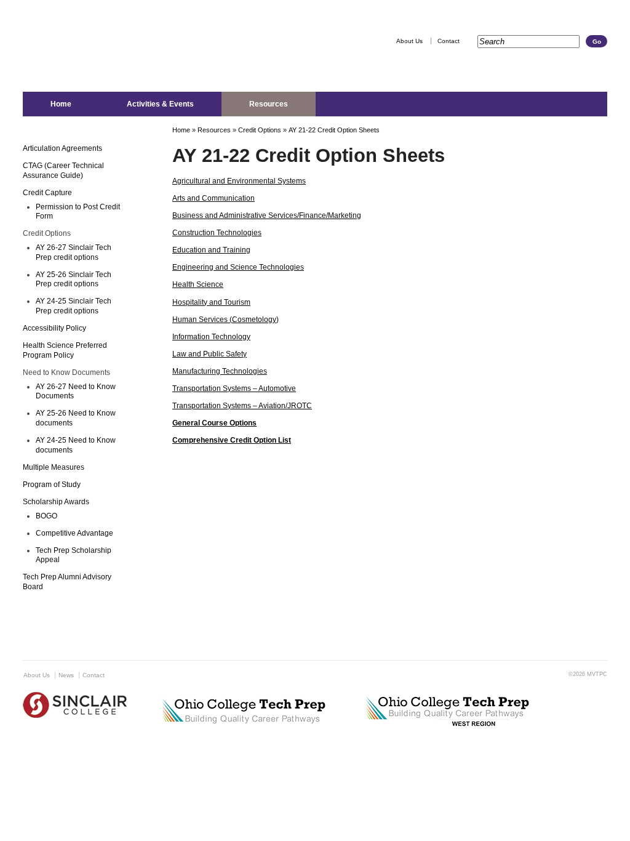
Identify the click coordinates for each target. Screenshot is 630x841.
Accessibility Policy (54, 328)
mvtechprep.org (150, 55)
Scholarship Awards (56, 501)
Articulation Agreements (62, 148)
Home (60, 104)
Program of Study (52, 484)
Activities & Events (160, 104)
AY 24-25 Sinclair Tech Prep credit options (73, 306)
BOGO (46, 516)
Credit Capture (47, 192)
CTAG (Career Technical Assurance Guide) (63, 170)
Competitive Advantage (74, 533)
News (66, 675)
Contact (448, 41)
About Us (409, 41)
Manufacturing (196, 371)
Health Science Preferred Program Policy (65, 350)
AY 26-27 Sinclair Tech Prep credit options (73, 252)
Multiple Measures (53, 467)
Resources (268, 104)
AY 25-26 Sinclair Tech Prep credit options (73, 279)
